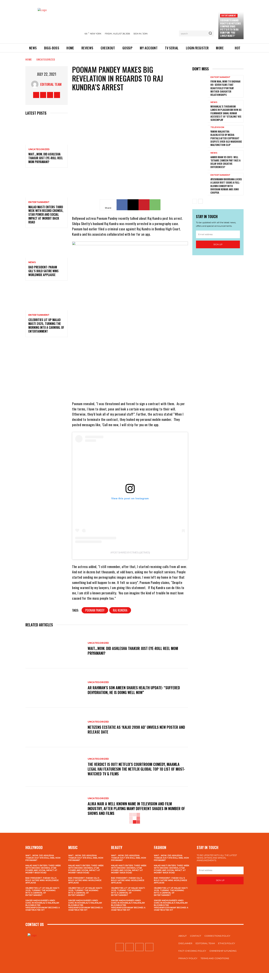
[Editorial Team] (35, 84)
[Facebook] (36, 95)
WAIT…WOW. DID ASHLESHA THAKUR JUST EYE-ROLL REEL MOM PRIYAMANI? (45, 158)
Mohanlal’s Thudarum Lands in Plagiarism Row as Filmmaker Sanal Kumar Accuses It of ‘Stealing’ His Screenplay (225, 113)
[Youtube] (57, 95)
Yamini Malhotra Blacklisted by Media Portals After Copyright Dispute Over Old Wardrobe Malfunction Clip (226, 138)
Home (28, 59)
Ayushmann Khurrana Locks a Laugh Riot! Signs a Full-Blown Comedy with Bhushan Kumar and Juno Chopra (226, 185)
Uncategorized (45, 59)
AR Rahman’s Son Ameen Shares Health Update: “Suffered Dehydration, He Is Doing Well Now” (134, 690)
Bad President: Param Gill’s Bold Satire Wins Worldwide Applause (43, 271)
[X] (50, 95)
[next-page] (200, 201)
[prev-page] (194, 201)
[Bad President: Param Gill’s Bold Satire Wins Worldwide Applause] (46, 245)
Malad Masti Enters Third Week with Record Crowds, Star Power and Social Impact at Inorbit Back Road (45, 214)
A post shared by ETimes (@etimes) (130, 552)
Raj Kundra (120, 610)
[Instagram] (43, 95)
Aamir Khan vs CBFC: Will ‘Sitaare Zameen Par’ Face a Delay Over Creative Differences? (225, 162)
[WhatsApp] (155, 204)
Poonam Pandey (94, 610)
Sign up (218, 244)
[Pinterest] (144, 204)
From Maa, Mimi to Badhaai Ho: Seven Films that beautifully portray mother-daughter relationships (225, 88)
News (32, 262)
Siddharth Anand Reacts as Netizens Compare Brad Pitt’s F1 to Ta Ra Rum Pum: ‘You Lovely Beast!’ (230, 27)
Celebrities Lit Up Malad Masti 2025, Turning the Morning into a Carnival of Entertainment (46, 325)
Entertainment (228, 15)
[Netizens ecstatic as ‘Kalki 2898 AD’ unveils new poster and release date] (54, 727)
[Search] (210, 33)
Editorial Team (50, 84)
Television (217, 127)
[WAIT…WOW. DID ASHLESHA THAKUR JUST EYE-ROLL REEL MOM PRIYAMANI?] (46, 132)
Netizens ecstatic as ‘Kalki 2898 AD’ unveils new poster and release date (136, 729)
